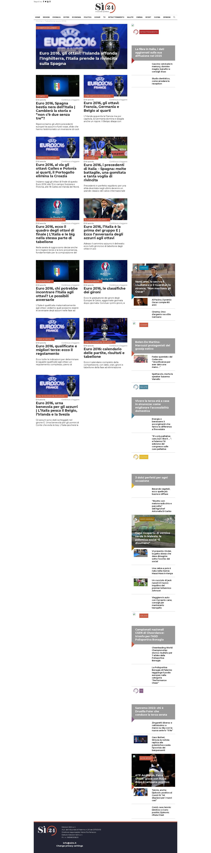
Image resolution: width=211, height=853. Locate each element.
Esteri (66, 17)
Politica (87, 17)
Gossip (97, 17)
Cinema (139, 17)
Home (37, 17)
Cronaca (56, 17)
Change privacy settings (69, 846)
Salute (130, 17)
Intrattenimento (116, 17)
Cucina (157, 17)
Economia (76, 17)
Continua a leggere (70, 100)
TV (104, 17)
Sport (148, 17)
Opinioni (166, 17)
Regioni (46, 17)
